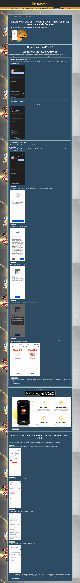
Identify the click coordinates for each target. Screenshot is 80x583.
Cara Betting (38, 8)
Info (23, 8)
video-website (44, 8)
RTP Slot (69, 8)
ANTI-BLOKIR (57, 8)
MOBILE (17, 8)
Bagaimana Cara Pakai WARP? (38, 16)
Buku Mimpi (63, 8)
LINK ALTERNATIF (50, 8)
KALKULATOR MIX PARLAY (30, 8)
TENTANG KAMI (10, 8)
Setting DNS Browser (61, 16)
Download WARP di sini (51, 16)
